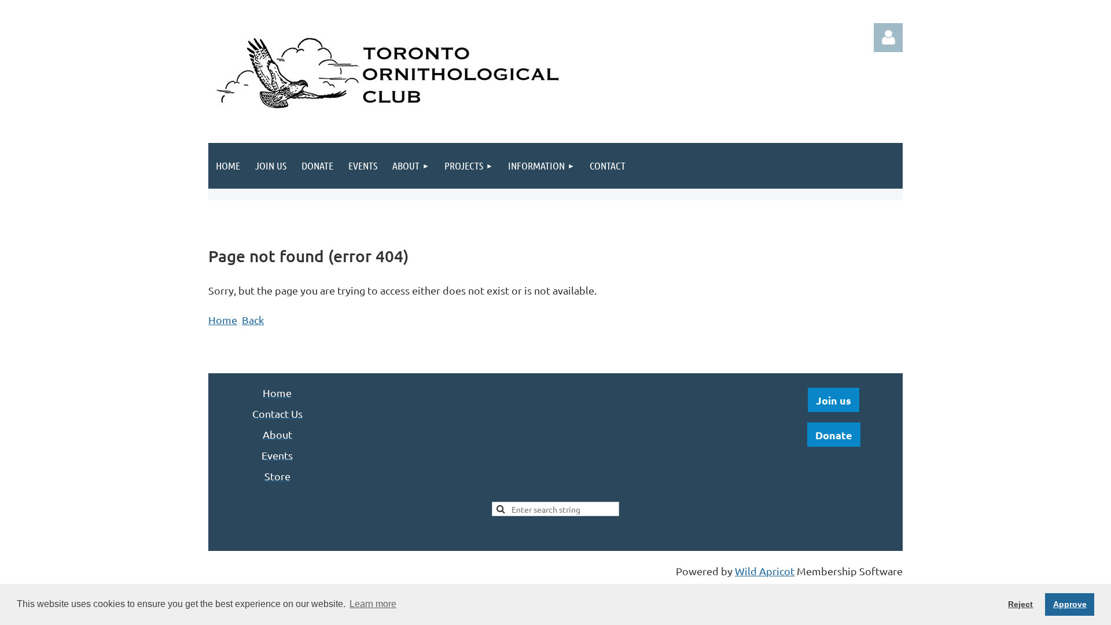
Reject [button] (1020, 604)
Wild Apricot (764, 571)
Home (222, 320)
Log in (888, 37)
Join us (833, 400)
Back (253, 320)
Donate (833, 435)
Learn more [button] (373, 604)
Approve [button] (1070, 604)
